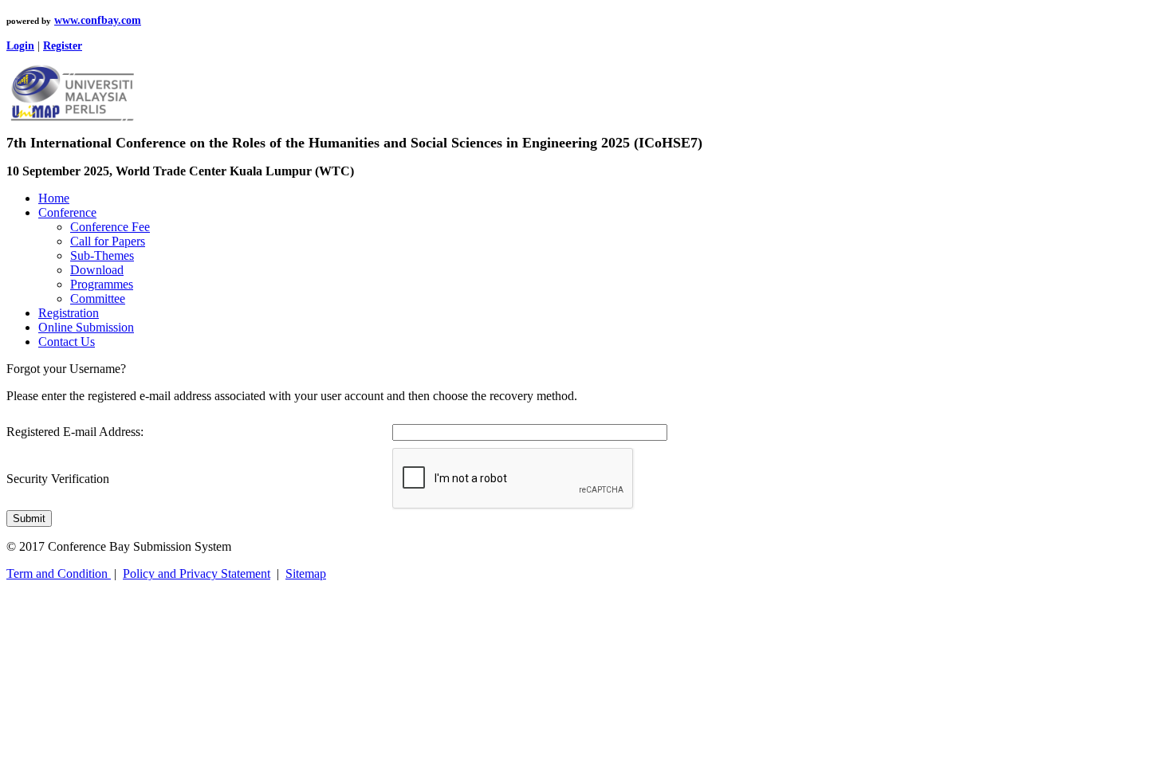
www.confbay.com (97, 20)
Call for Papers (107, 241)
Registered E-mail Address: (75, 431)
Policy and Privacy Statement (196, 573)
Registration (68, 313)
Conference (67, 212)
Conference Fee (110, 227)
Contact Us (66, 341)
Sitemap (305, 573)
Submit (29, 518)
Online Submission (86, 327)
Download (97, 270)
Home (53, 198)
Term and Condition (58, 573)
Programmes (101, 284)
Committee (97, 298)
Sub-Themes (102, 255)
